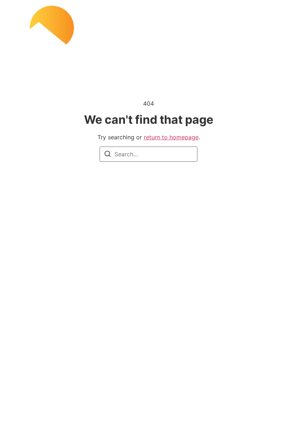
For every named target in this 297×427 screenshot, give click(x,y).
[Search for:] (148, 154)
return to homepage (171, 137)
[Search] (107, 154)
